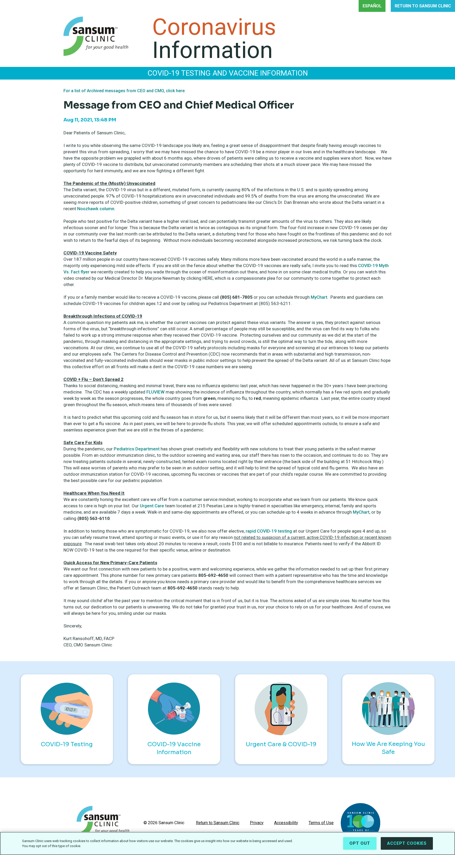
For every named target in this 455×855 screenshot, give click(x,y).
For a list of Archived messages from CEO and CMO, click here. (124, 90)
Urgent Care (152, 505)
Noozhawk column (95, 208)
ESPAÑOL (372, 5)
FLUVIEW (155, 392)
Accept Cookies (407, 843)
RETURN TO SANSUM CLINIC (423, 5)
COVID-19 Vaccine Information (174, 748)
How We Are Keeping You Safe (388, 747)
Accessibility (286, 822)
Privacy (257, 822)
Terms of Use (321, 822)
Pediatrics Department (137, 448)
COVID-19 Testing (67, 744)
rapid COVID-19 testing (269, 531)
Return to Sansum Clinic (217, 822)
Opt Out (359, 843)
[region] (227, 843)
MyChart (319, 297)
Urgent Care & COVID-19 (281, 744)
